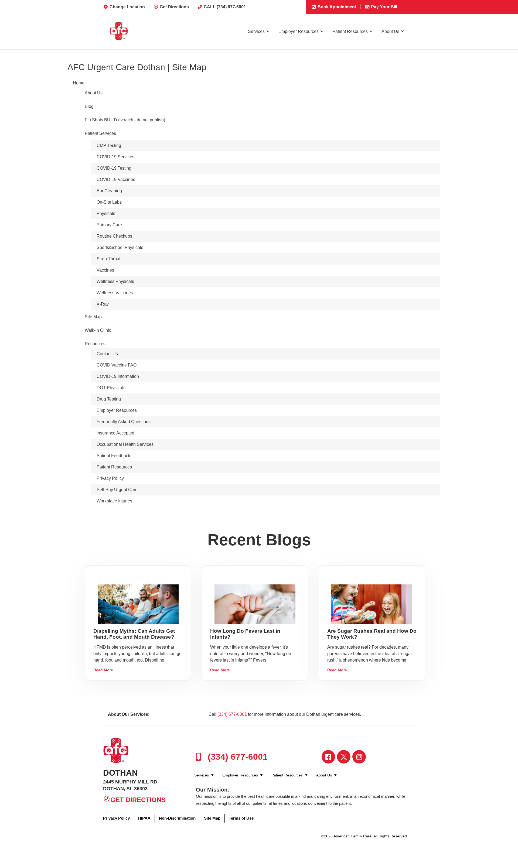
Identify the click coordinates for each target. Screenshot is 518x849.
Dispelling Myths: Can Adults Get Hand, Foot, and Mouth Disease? (134, 634)
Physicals (106, 213)
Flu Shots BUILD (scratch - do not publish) (125, 120)
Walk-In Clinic (98, 330)
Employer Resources (298, 31)
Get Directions (174, 7)
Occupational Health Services (125, 444)
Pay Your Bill (383, 7)
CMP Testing (109, 145)
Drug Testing (109, 399)
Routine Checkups (114, 236)
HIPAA (144, 818)
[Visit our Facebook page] (328, 757)
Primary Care (109, 224)
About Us (390, 31)
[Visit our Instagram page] (359, 757)
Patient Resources (350, 31)
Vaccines (105, 270)
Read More (103, 670)
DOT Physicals (111, 387)
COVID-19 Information (118, 376)
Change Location (127, 7)
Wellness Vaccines (115, 292)
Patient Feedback (113, 455)
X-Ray (103, 304)
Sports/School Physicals (120, 247)
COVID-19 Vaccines (116, 179)
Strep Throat (108, 258)
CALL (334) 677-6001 (225, 7)
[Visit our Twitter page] (343, 757)
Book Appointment (336, 7)
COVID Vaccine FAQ (117, 365)
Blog (89, 106)
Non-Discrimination (177, 818)
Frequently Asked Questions (124, 421)
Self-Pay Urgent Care (117, 489)
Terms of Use (241, 818)
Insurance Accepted (115, 433)
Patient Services (100, 133)
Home (78, 83)
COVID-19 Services (115, 157)
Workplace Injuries (114, 501)
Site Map (93, 316)
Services (256, 31)
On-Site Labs (109, 202)
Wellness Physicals (115, 281)
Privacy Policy (110, 478)
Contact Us (107, 353)
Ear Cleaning (109, 191)
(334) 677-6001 (232, 714)
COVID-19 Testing (114, 168)
